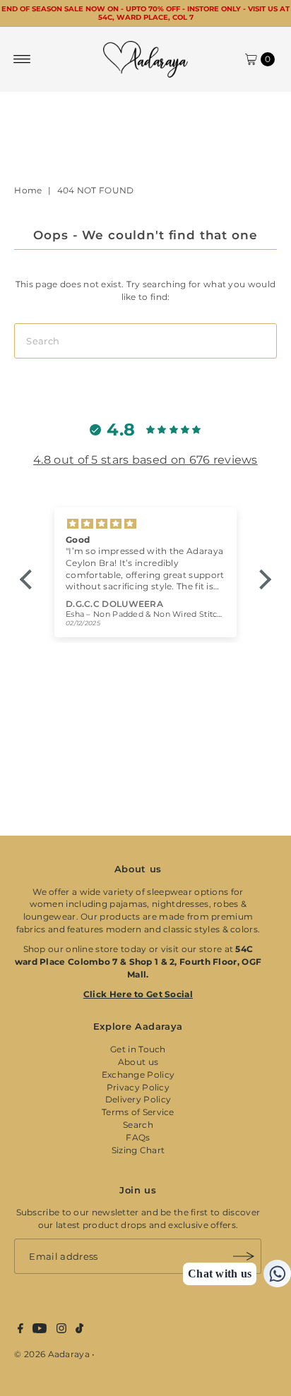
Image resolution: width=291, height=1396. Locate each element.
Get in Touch (138, 1049)
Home (28, 190)
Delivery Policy (138, 1099)
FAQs (138, 1137)
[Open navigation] (22, 59)
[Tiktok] (79, 1330)
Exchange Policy (138, 1074)
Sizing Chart (138, 1150)
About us (138, 1062)
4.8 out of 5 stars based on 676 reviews (145, 460)
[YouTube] (39, 1330)
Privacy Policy (138, 1087)
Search (138, 1124)
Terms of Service (138, 1112)
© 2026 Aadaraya (51, 1354)
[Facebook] (20, 1330)
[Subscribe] (243, 1256)
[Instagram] (61, 1330)
